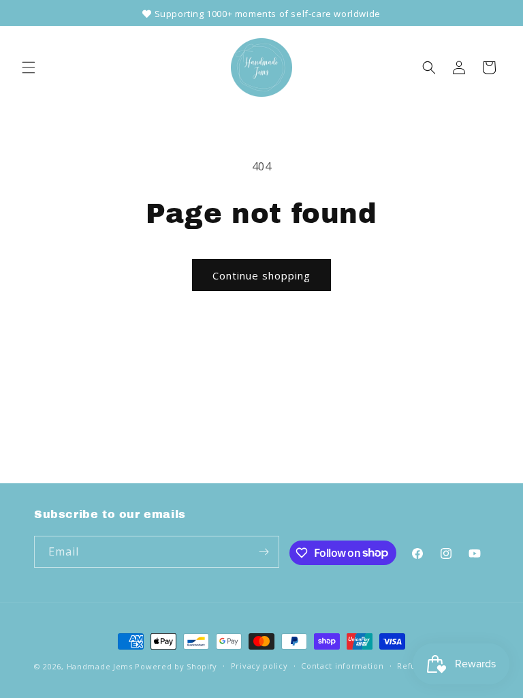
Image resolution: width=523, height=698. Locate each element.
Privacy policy (259, 666)
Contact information (342, 666)
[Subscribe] (264, 552)
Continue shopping (261, 275)
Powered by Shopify (176, 666)
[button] (29, 67)
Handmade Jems (100, 666)
